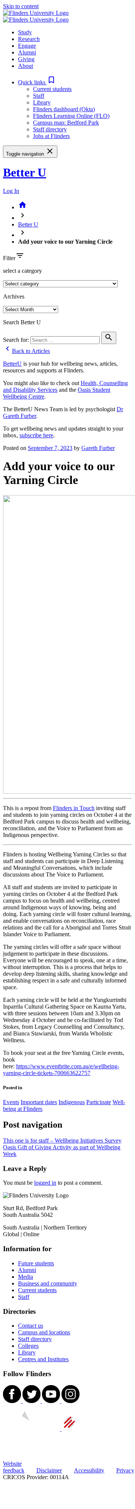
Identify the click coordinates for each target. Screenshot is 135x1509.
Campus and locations (44, 1332)
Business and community (47, 1283)
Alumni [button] (27, 52)
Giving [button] (26, 59)
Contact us (30, 1325)
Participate (98, 1102)
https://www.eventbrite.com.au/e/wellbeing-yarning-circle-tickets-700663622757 (61, 1069)
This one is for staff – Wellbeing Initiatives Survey (62, 1140)
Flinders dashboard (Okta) (64, 109)
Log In (11, 191)
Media (25, 1277)
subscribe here (36, 435)
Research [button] (29, 39)
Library (42, 102)
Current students (52, 89)
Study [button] (25, 32)
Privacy (125, 1470)
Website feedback (13, 1467)
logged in (45, 1183)
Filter (9, 258)
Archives (13, 296)
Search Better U (22, 322)
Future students (36, 1263)
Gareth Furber (98, 448)
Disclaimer (49, 1470)
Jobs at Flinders (51, 136)
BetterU (12, 363)
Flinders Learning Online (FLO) (71, 116)
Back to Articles (26, 351)
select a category (22, 271)
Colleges (28, 1346)
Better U (24, 172)
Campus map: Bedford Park (66, 122)
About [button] (25, 66)
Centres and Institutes (43, 1359)
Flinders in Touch (73, 808)
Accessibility (89, 1470)
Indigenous (71, 1102)
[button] (37, 82)
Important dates (39, 1102)
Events (11, 1102)
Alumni (27, 1270)
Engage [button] (27, 46)
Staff (38, 96)
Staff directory (50, 129)
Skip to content (21, 6)
